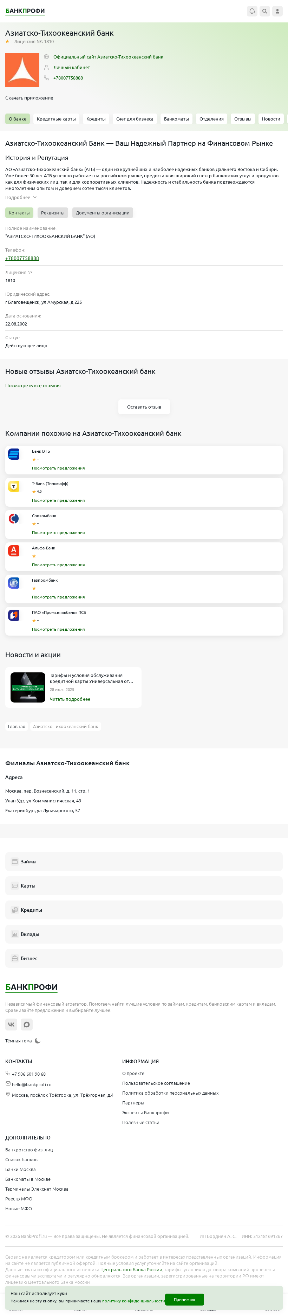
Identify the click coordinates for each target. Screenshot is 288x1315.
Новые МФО (18, 1208)
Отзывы (242, 118)
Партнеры (133, 1102)
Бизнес (29, 958)
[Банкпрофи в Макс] (27, 1024)
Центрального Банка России (131, 1269)
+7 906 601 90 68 (29, 1073)
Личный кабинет (71, 67)
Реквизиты (53, 212)
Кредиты (96, 118)
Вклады (30, 934)
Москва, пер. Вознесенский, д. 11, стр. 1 (47, 790)
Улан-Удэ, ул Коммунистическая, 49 (43, 800)
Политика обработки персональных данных (170, 1092)
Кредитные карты (56, 118)
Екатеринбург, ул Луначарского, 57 (42, 810)
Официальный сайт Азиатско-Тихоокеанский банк (108, 56)
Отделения (211, 118)
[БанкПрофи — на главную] (28, 11)
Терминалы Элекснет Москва (36, 1188)
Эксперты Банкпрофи (145, 1112)
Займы (29, 861)
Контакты (19, 212)
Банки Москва (20, 1169)
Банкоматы (176, 118)
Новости (271, 118)
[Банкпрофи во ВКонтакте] (11, 1024)
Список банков (21, 1159)
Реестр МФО (18, 1198)
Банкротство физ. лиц (29, 1149)
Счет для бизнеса (134, 118)
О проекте (133, 1073)
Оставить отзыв (144, 406)
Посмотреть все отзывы (33, 385)
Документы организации (103, 212)
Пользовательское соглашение (156, 1083)
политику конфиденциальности (133, 1301)
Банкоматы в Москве (28, 1179)
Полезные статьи (140, 1122)
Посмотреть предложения (58, 468)
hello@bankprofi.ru (31, 1084)
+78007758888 (68, 77)
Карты (28, 886)
